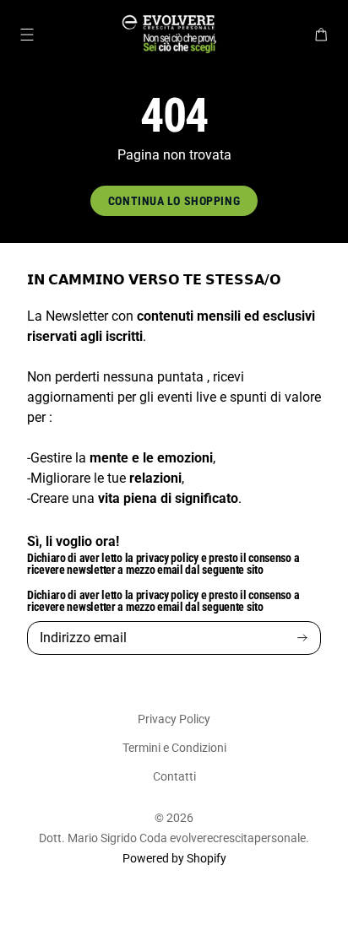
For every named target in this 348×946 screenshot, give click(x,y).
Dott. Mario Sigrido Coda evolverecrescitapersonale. (174, 838)
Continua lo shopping (174, 201)
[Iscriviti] (302, 638)
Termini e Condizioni (174, 747)
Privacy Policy (174, 719)
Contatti (174, 776)
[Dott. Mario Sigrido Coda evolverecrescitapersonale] (174, 34)
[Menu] (27, 34)
